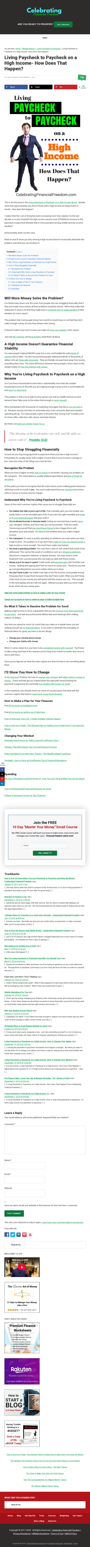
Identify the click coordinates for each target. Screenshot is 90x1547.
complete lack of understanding (62, 310)
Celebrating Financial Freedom (45, 11)
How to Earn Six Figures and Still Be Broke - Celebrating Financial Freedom (37, 931)
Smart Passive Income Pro (36, 1543)
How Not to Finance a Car (15, 897)
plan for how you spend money (69, 542)
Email (7, 1174)
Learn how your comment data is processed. (62, 1222)
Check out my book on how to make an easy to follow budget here (34, 599)
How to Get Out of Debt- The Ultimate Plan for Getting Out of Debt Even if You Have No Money (45, 1454)
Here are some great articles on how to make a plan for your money (34, 593)
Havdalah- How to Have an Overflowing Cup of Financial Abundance (35, 760)
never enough (60, 400)
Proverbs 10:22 (38, 440)
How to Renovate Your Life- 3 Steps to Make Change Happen (32, 719)
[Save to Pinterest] (2, 779)
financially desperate (28, 360)
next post (14, 677)
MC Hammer (19, 337)
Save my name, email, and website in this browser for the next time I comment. (41, 1205)
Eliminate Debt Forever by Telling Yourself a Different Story (31, 740)
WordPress (68, 1543)
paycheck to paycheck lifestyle (47, 694)
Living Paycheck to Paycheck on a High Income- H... (27, 1094)
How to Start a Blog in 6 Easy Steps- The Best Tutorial (45, 1467)
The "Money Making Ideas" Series (45, 1486)
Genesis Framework (56, 1543)
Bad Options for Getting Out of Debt (20, 946)
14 (82, 77)
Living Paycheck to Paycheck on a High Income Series (52, 202)
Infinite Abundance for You (16, 992)
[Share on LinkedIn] (2, 783)
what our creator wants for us (31, 424)
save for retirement (17, 390)
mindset (69, 489)
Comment (9, 1124)
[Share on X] (2, 774)
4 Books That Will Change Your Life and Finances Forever (30, 747)
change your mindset (48, 677)
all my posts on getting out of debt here (27, 712)
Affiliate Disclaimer (40, 1533)
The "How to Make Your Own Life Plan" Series (45, 1473)
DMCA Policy (71, 1533)
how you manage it (59, 330)
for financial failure (31, 628)
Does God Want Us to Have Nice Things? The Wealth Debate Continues (37, 754)
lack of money (41, 472)
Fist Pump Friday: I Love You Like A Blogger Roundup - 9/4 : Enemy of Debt (37, 1078)
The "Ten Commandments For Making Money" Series (45, 1480)
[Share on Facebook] (2, 769)
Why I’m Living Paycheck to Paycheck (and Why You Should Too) (32, 958)
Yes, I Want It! (45, 853)
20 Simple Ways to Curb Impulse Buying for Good (25, 1026)
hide (19, 252)
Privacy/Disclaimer (22, 1533)
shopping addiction (72, 552)
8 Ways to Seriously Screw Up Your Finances (25, 795)
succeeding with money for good (54, 684)
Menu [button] (45, 38)
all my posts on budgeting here (23, 705)
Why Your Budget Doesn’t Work (18, 1011)
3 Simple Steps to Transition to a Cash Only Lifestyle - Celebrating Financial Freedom (42, 915)
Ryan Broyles (35, 337)
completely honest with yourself (58, 648)
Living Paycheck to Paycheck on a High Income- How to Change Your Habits (37, 1041)
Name (7, 1160)
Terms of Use (57, 1533)
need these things (44, 528)
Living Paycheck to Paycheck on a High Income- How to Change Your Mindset (38, 1060)
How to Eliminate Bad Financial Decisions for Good (27, 789)
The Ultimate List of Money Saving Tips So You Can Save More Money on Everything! (45, 1461)
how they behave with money (33, 367)
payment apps (61, 562)
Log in (75, 1543)
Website (8, 1188)
